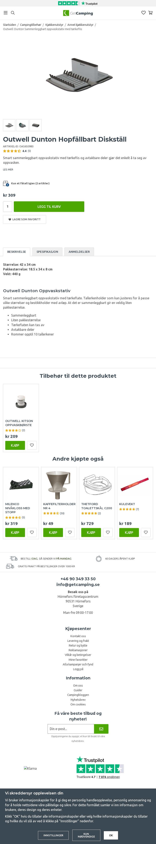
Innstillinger (53, 835)
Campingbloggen (78, 694)
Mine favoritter (78, 659)
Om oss (78, 685)
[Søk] (12, 13)
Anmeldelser (79, 251)
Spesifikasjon (47, 251)
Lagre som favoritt (26, 219)
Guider (78, 690)
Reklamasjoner (78, 650)
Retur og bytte (78, 645)
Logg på (78, 669)
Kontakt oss (78, 636)
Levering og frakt (78, 640)
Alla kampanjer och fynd (78, 664)
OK (111, 835)
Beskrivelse (16, 251)
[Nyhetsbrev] (101, 729)
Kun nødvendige (86, 835)
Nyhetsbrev (78, 699)
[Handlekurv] (150, 13)
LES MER (8, 169)
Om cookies (78, 704)
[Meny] (5, 13)
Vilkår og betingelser (78, 654)
